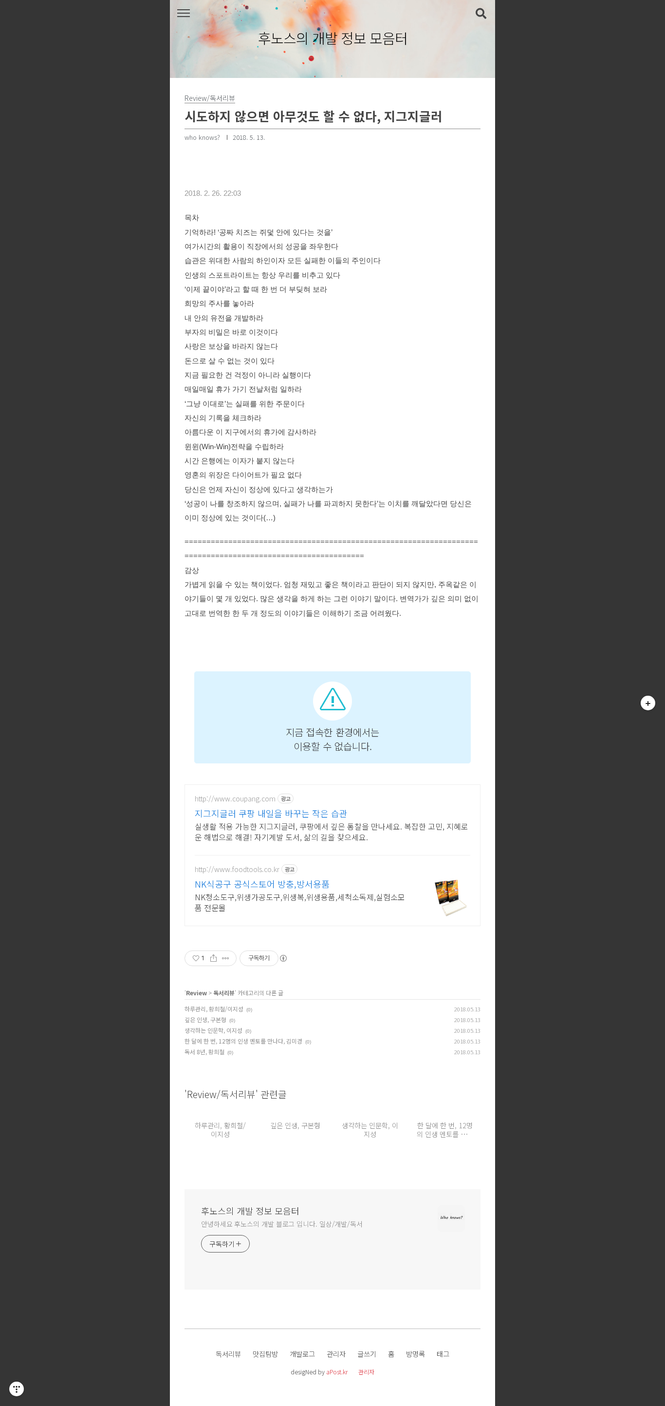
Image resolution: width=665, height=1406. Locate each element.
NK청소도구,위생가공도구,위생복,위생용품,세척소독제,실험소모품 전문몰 (300, 902)
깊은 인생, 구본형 (205, 1019)
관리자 (336, 1354)
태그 (443, 1354)
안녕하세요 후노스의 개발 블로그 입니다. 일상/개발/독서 (282, 1224)
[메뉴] (183, 13)
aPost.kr (337, 1372)
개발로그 (302, 1354)
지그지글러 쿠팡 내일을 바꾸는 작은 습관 (271, 813)
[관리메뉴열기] (16, 1389)
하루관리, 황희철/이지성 (214, 1009)
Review (196, 992)
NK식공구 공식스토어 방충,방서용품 (262, 884)
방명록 (415, 1354)
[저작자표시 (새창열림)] (282, 958)
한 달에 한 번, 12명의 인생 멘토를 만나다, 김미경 (243, 1041)
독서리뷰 (224, 992)
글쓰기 (366, 1354)
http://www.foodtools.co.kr (237, 869)
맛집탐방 (265, 1354)
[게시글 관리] (226, 958)
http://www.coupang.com (235, 799)
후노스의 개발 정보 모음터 (332, 38)
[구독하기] (648, 703)
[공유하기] (213, 958)
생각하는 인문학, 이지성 (213, 1030)
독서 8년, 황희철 (204, 1051)
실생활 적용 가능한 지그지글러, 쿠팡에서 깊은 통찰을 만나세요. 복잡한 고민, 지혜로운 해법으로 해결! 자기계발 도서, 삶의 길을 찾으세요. (331, 831)
